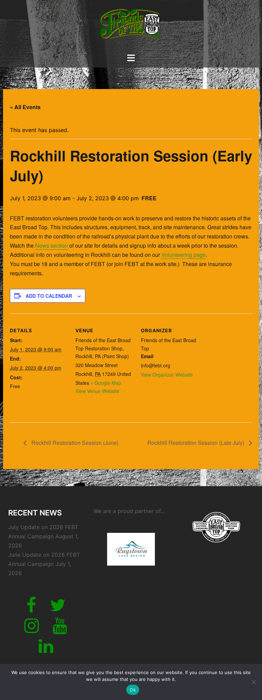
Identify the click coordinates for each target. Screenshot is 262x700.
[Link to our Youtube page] (60, 629)
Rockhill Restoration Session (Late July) (196, 443)
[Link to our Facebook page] (31, 609)
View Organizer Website (167, 374)
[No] (253, 682)
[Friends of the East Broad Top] (131, 26)
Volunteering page (183, 255)
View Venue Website (97, 391)
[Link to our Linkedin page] (46, 650)
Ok (133, 689)
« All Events (25, 107)
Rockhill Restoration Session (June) (74, 443)
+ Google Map (105, 382)
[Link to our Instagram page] (31, 629)
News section (51, 245)
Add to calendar (49, 295)
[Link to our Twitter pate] (58, 609)
